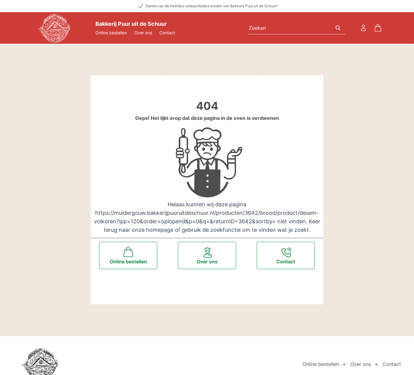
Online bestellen (111, 32)
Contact (167, 32)
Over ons (143, 32)
